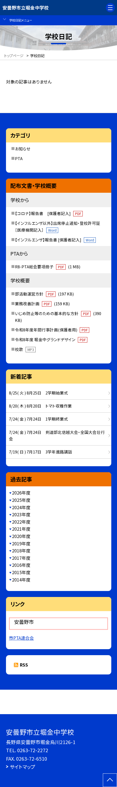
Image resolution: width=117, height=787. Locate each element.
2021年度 (21, 529)
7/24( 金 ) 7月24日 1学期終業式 (38, 419)
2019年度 (21, 543)
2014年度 (21, 580)
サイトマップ (22, 766)
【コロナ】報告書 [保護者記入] (48, 213)
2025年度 (21, 500)
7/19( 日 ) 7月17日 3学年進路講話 (40, 452)
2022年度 (21, 522)
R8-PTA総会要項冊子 (47, 266)
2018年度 (21, 551)
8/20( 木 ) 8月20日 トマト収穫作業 (40, 406)
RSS (24, 665)
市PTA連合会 (21, 638)
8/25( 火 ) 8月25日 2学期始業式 (38, 393)
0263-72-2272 (32, 750)
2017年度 (21, 558)
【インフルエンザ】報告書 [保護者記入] (54, 239)
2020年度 (21, 536)
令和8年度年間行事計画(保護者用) (51, 329)
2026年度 (21, 493)
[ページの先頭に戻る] (110, 780)
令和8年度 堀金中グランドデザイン (50, 339)
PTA (19, 158)
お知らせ (22, 148)
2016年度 (21, 565)
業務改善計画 (42, 303)
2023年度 (21, 514)
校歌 (24, 349)
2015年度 (21, 572)
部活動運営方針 (44, 294)
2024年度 (21, 507)
